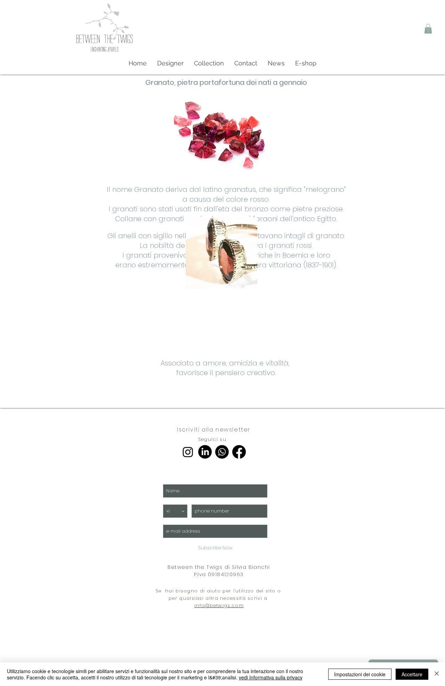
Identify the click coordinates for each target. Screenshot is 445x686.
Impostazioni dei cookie (360, 674)
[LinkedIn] (205, 452)
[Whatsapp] (222, 452)
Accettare (412, 674)
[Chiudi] (436, 674)
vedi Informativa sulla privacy (270, 677)
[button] (428, 28)
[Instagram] (188, 452)
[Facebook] (239, 452)
